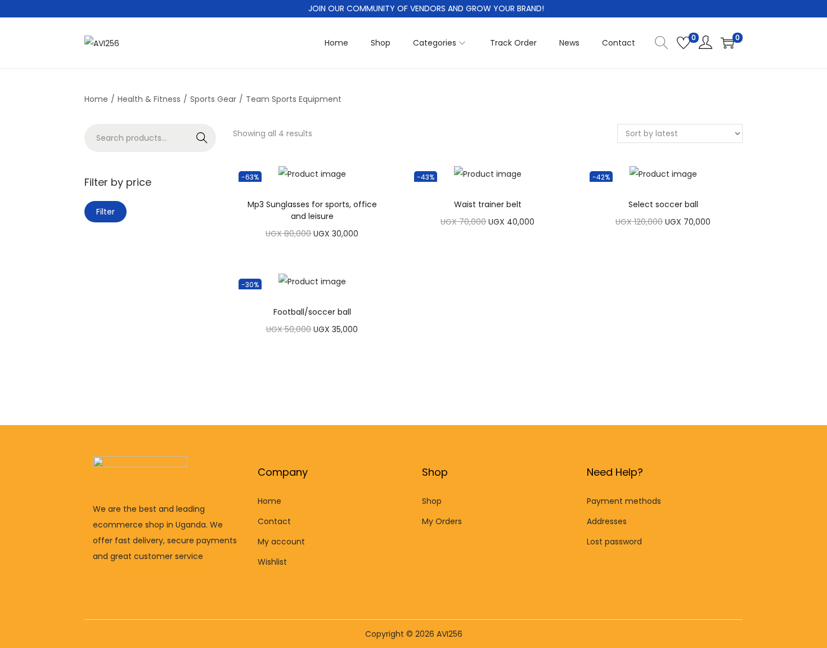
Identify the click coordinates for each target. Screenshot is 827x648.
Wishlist (272, 561)
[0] (683, 43)
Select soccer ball (663, 204)
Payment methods (624, 501)
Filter (105, 211)
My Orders (442, 521)
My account (281, 541)
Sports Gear (213, 99)
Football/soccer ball (312, 312)
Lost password (614, 541)
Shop (432, 501)
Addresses (607, 521)
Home (96, 99)
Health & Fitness (149, 99)
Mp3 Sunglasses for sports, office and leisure (312, 210)
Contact (274, 521)
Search (202, 138)
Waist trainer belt (488, 204)
